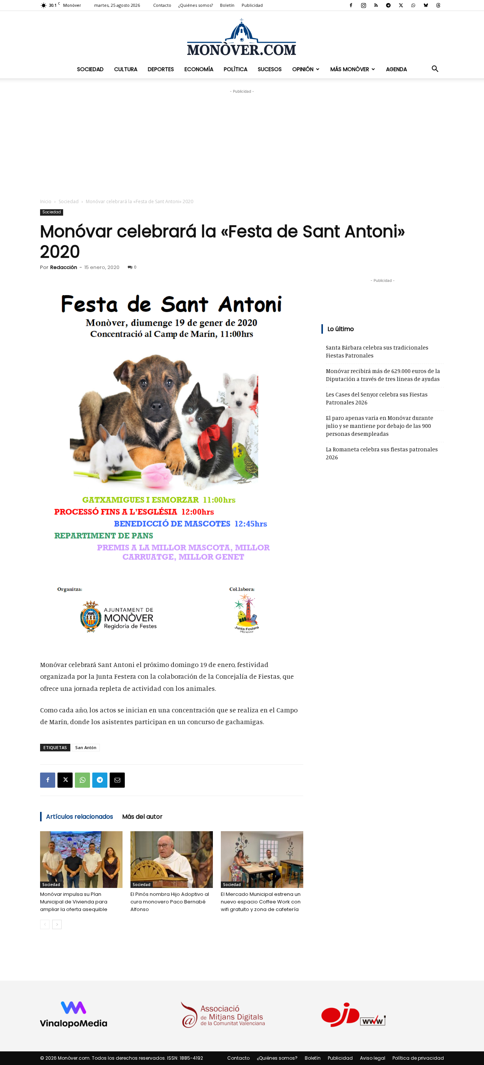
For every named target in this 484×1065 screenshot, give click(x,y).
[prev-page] (45, 924)
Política (235, 69)
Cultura (125, 69)
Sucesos (270, 69)
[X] (400, 5)
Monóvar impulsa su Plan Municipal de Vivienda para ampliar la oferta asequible (73, 902)
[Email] (117, 780)
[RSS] (376, 5)
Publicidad (252, 5)
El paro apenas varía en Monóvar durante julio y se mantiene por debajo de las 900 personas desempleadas (379, 425)
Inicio (45, 201)
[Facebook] (351, 5)
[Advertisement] (242, 142)
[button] (435, 69)
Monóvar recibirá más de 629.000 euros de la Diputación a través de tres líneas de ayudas (383, 374)
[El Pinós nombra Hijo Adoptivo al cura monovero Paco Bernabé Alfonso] (171, 859)
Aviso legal (372, 1058)
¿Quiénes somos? (195, 5)
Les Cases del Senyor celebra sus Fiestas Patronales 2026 (377, 398)
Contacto (162, 5)
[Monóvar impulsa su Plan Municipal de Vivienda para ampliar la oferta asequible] (81, 859)
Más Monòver (349, 69)
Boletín (227, 5)
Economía (199, 69)
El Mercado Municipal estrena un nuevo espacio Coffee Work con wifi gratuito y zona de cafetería (261, 902)
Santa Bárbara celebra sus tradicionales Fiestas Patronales (377, 351)
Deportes (161, 69)
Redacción (63, 267)
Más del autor (142, 816)
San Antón (85, 747)
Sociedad (90, 69)
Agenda (396, 69)
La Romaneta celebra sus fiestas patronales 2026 (382, 453)
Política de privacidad (418, 1058)
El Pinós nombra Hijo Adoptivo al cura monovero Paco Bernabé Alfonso (169, 902)
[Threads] (438, 5)
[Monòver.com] (242, 36)
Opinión (302, 69)
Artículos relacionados (79, 816)
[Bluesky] (425, 5)
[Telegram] (388, 5)
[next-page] (57, 924)
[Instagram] (363, 5)
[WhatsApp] (413, 5)
